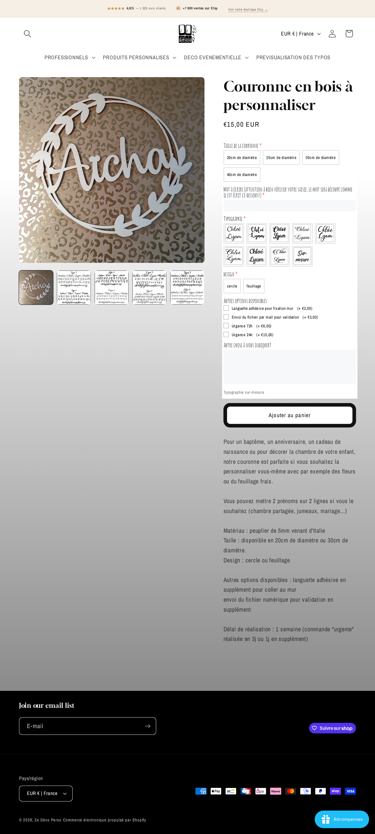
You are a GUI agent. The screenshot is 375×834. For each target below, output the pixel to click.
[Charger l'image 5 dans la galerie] (187, 287)
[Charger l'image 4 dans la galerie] (149, 287)
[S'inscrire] (147, 726)
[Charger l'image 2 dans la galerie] (74, 287)
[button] (27, 33)
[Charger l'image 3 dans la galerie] (112, 287)
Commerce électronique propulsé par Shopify (104, 820)
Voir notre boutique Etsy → (248, 9)
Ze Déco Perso (48, 820)
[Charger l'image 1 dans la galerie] (36, 287)
